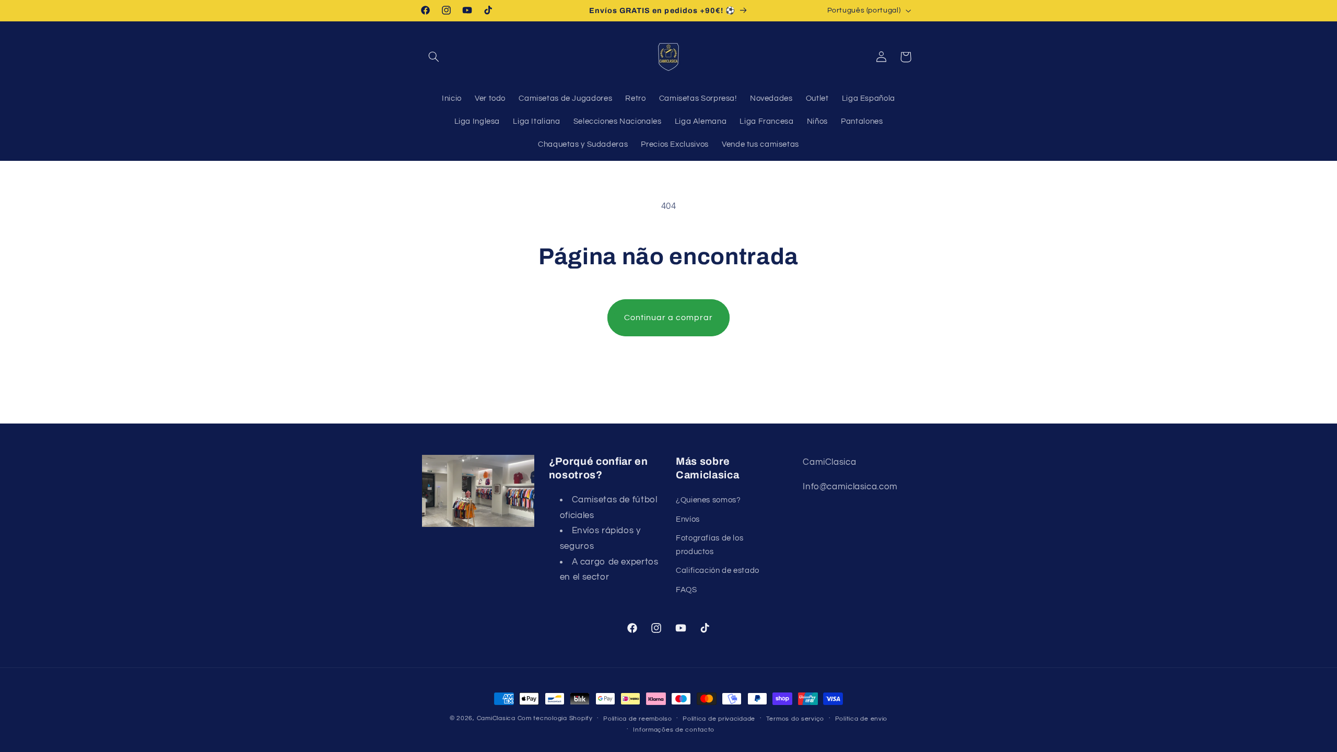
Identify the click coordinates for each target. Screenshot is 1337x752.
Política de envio (861, 719)
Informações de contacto (673, 730)
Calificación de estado (717, 570)
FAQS (686, 590)
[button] (434, 57)
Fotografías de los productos (709, 545)
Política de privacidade (719, 719)
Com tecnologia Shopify (555, 718)
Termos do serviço (795, 719)
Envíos (688, 519)
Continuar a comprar (668, 317)
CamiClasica (496, 718)
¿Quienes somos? (708, 500)
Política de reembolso (637, 719)
